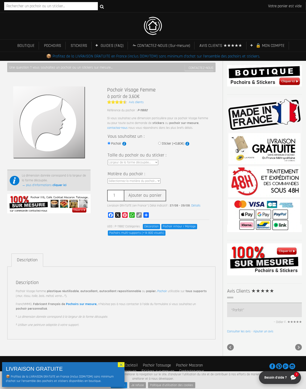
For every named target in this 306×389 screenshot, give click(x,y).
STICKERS (79, 45)
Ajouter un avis (263, 331)
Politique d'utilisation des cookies (171, 385)
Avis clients (136, 102)
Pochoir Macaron (189, 365)
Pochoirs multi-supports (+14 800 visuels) (136, 233)
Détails (195, 205)
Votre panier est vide (285, 6)
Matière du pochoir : (126, 174)
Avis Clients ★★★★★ (250, 291)
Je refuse (137, 385)
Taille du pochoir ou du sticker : (137, 155)
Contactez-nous (201, 67)
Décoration (151, 226)
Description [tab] (27, 260)
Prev (230, 347)
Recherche (102, 6)
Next (298, 347)
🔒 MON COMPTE (270, 45)
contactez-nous (117, 128)
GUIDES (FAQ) (112, 45)
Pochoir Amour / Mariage (179, 226)
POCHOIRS (52, 45)
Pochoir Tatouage (157, 365)
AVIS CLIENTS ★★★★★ (220, 45)
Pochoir (116, 143)
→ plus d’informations (44, 185)
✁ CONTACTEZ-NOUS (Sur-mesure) (161, 45)
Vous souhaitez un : (126, 136)
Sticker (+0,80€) (173, 143)
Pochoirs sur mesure (81, 304)
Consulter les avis (239, 331)
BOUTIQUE (26, 45)
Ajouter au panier (145, 195)
